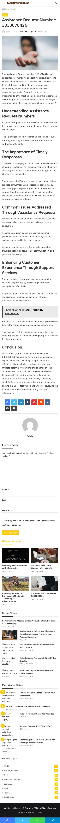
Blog (6, 788)
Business (8, 784)
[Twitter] (14, 402)
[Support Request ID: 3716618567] (9, 730)
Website (5, 510)
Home (6, 9)
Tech (6, 775)
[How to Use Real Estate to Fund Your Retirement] (9, 697)
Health (7, 793)
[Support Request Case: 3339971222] (9, 717)
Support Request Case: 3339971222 (37, 714)
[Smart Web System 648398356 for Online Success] (9, 674)
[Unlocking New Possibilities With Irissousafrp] (15, 555)
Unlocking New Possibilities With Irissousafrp (14, 566)
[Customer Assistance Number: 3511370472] (44, 555)
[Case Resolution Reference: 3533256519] (44, 583)
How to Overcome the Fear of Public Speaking (28, 706)
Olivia (8, 32)
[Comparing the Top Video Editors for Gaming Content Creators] (9, 745)
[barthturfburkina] (18, 3)
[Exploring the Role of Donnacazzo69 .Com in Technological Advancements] (15, 583)
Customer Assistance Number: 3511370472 (41, 566)
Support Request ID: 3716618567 (36, 726)
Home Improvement (13, 779)
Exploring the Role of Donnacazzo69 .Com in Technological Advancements (13, 597)
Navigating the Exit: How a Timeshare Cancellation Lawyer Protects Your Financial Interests (37, 634)
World (13, 9)
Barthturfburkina (11, 771)
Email (5, 500)
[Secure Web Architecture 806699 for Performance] (9, 649)
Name (5, 489)
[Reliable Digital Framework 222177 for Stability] (9, 662)
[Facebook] (7, 402)
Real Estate (9, 797)
